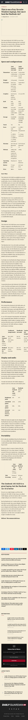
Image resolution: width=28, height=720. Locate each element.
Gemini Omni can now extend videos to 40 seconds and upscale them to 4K (12, 576)
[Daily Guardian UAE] (13, 2)
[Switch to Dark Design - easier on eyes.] (26, 2)
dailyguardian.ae (5, 16)
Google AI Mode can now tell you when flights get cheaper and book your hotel (13, 565)
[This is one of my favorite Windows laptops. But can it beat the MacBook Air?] (14, 27)
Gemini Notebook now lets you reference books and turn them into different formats (13, 559)
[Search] (24, 2)
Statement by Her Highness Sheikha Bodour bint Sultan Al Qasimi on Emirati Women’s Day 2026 (14, 685)
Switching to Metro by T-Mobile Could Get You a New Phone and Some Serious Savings (13, 592)
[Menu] (2, 2)
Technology (4, 6)
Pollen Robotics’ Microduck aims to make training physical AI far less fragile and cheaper (12, 605)
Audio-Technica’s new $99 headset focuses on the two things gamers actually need (13, 581)
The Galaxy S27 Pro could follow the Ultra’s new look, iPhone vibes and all (13, 598)
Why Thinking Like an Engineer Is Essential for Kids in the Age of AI (13, 692)
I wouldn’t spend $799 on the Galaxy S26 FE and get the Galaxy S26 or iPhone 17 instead (13, 570)
